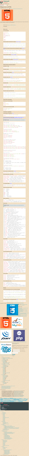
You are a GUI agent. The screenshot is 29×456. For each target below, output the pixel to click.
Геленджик (4, 361)
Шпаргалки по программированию (7, 358)
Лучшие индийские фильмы (8, 437)
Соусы (4, 379)
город (1, 399)
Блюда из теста (5, 376)
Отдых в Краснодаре (5, 363)
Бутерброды (4, 377)
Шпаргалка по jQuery (7, 450)
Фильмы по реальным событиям (8, 438)
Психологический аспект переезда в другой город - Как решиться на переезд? (23, 313)
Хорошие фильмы (7, 435)
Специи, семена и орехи (6, 380)
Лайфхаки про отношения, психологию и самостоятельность (12, 427)
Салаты (4, 444)
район (25, 400)
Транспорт (4, 383)
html (21, 304)
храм (18, 401)
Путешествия (3, 413)
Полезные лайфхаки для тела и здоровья (19, 392)
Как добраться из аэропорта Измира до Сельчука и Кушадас (22, 309)
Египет (4, 369)
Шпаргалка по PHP (7, 452)
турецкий (15, 401)
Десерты (4, 443)
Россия (4, 373)
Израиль (4, 370)
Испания (4, 371)
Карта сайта (3, 408)
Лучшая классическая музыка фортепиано (19, 395)
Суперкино (6, 434)
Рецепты (3, 374)
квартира (1, 400)
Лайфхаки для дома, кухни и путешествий (10, 426)
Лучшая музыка (5, 359)
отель (15, 400)
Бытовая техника (5, 382)
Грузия (4, 416)
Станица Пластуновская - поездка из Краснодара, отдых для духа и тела (22, 315)
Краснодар (5, 398)
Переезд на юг (3, 360)
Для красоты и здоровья (6, 364)
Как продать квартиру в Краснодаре (6, 388)
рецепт (5, 401)
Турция (8, 398)
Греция (4, 368)
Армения (4, 367)
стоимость (12, 401)
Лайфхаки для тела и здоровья (8, 425)
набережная (9, 400)
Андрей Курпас (7, 8)
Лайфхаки (4, 365)
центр (22, 401)
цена (20, 401)
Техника (3, 381)
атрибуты (24, 304)
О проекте (3, 407)
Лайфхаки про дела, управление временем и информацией (12, 428)
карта (27, 399)
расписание (2, 401)
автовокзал (14, 398)
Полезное (3, 424)
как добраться (16, 399)
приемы (26, 304)
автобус (11, 398)
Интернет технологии (5, 357)
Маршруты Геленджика (6, 362)
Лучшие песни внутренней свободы (18, 391)
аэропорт (20, 398)
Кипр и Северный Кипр (6, 372)
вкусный (25, 398)
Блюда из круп (5, 375)
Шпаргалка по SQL (7, 453)
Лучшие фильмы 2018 (7, 436)
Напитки (4, 378)
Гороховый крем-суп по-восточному (6, 386)
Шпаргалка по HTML (7, 451)
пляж (19, 400)
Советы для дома (5, 366)
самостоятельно (8, 401)
